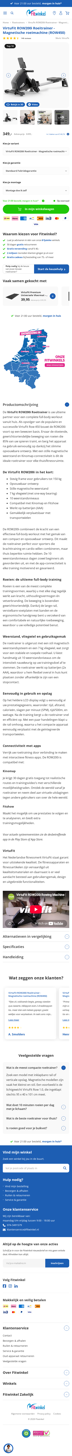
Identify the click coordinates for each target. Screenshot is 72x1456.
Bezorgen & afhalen (16, 1190)
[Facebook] (4, 1286)
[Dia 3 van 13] (44, 117)
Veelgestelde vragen (14, 1361)
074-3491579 (14, 1225)
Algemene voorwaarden (23, 1413)
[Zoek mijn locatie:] (48, 13)
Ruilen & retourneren (17, 1195)
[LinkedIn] (16, 1286)
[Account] (61, 13)
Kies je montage (12, 182)
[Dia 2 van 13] (27, 117)
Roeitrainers (18, 22)
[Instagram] (10, 1286)
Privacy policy (44, 1413)
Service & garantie (15, 1199)
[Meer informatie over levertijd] (43, 201)
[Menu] (5, 13)
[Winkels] (54, 13)
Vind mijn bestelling (16, 1186)
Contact (7, 1335)
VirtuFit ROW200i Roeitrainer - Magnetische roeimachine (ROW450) (27, 994)
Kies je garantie (11, 162)
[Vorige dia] (8, 75)
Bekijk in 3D (17, 104)
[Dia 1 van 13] (10, 117)
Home (6, 22)
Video (35, 104)
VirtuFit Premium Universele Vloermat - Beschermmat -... (33, 294)
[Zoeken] (12, 13)
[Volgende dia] (63, 75)
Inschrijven (57, 1263)
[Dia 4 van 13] (62, 117)
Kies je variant (11, 143)
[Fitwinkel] (36, 1407)
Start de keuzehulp (50, 269)
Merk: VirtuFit (62, 37)
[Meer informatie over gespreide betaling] (68, 134)
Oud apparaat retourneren (18, 1356)
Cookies (57, 1413)
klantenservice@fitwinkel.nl (23, 1229)
